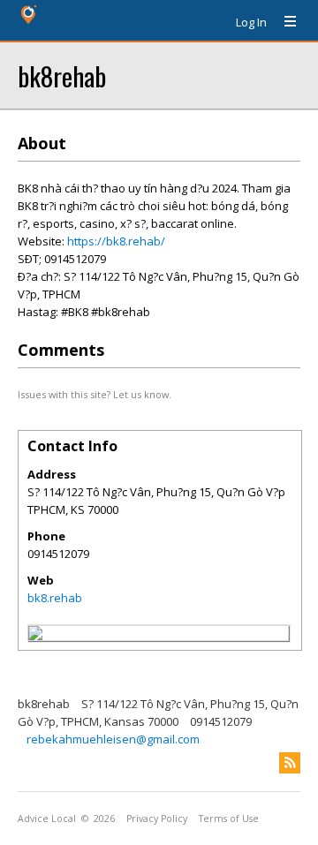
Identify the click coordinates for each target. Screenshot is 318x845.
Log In (251, 22)
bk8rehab (62, 75)
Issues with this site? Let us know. (94, 394)
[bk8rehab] (35, 636)
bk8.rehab (54, 598)
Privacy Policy (156, 818)
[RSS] (289, 762)
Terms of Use (229, 818)
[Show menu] (283, 22)
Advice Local (47, 818)
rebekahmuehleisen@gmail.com (113, 739)
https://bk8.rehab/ (116, 241)
